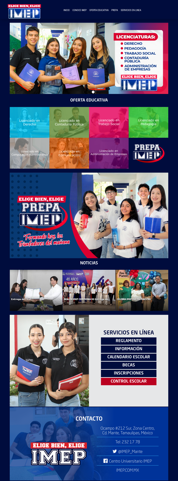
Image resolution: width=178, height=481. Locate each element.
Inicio (67, 10)
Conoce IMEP (79, 10)
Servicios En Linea (131, 10)
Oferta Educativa (99, 10)
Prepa (114, 10)
